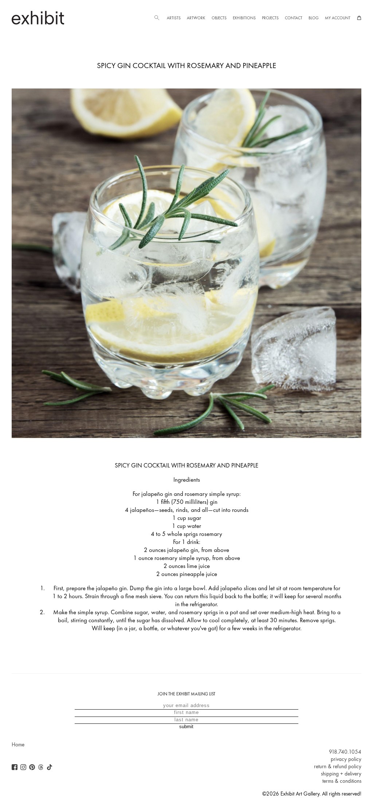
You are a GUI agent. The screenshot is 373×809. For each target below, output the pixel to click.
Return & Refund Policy (337, 766)
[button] (156, 17)
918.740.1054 (345, 751)
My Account (337, 17)
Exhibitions (244, 17)
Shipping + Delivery (341, 773)
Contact (293, 17)
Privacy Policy (346, 759)
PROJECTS (270, 17)
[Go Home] (38, 17)
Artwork (196, 17)
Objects (219, 17)
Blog (314, 17)
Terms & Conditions (341, 781)
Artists (174, 17)
